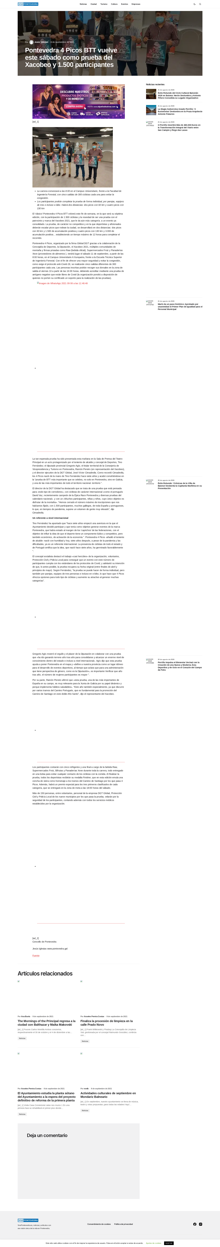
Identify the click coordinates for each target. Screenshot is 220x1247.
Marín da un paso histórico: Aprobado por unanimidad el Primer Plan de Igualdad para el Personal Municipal (180, 306)
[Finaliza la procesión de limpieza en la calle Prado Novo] (110, 1212)
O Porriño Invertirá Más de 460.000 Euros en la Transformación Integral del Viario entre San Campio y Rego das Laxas (179, 127)
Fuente (35, 1170)
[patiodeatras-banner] (78, 101)
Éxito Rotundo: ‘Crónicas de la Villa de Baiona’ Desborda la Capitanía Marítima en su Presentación (180, 485)
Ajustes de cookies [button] (153, 1243)
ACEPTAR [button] (168, 1243)
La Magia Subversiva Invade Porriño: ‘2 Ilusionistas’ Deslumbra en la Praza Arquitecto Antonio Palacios (180, 111)
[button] (194, 4)
